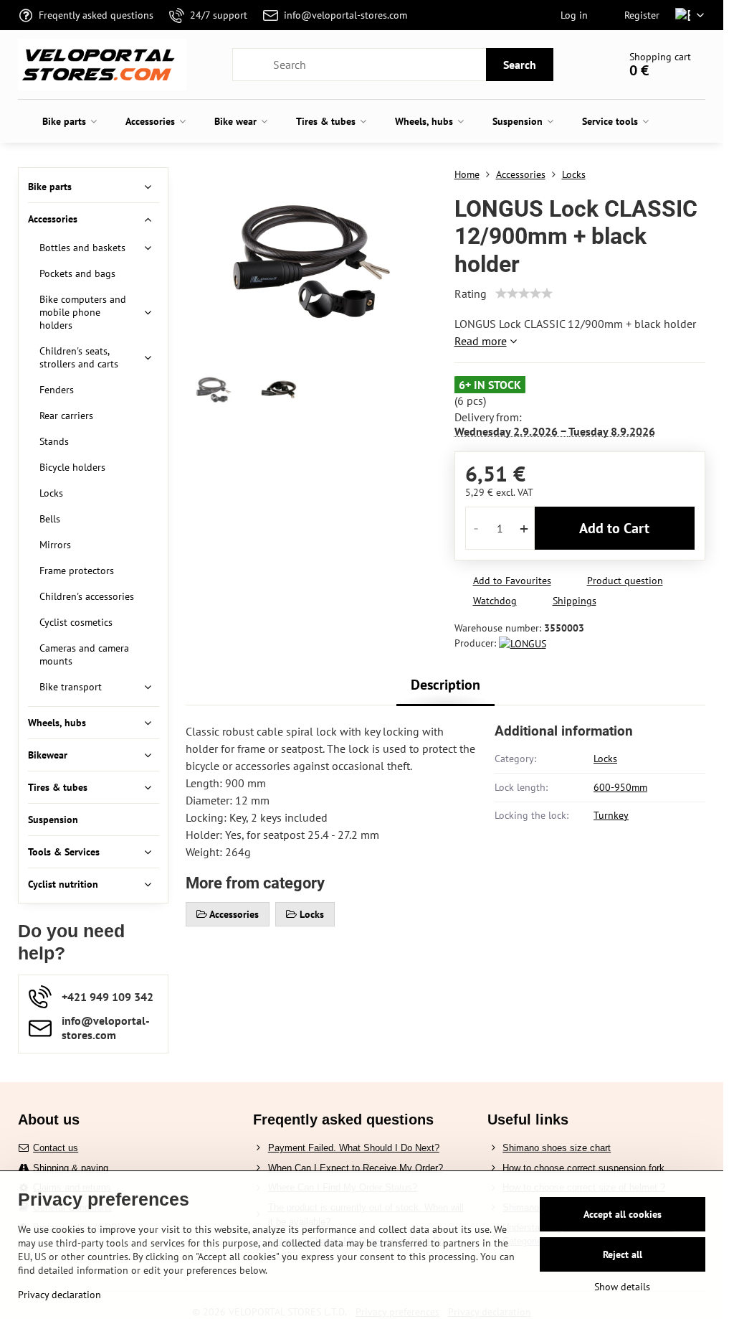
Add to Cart (614, 528)
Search (519, 64)
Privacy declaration (59, 1294)
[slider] (524, 293)
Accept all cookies (622, 1214)
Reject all (622, 1254)
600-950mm (620, 787)
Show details (622, 1286)
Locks (605, 758)
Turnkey (611, 815)
